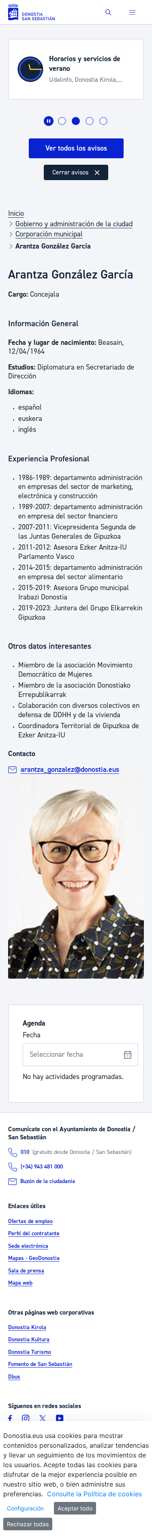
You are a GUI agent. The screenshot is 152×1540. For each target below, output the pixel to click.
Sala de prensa (26, 1270)
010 (25, 1152)
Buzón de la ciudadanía (47, 1181)
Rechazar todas (28, 1524)
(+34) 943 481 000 (42, 1166)
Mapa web (20, 1283)
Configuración (25, 1508)
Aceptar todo (75, 1508)
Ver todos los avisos (76, 148)
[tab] (62, 121)
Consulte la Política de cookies (94, 1494)
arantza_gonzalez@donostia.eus (70, 769)
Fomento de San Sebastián (40, 1364)
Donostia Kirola (27, 1327)
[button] (108, 12)
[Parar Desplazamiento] (49, 121)
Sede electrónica (28, 1246)
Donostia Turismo (29, 1352)
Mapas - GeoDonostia (34, 1258)
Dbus (14, 1377)
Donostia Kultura (28, 1339)
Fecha (32, 1035)
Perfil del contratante (34, 1233)
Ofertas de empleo (30, 1221)
